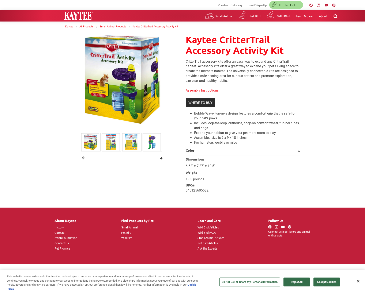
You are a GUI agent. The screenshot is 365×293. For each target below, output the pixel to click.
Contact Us (61, 243)
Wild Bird (283, 16)
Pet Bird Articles (207, 243)
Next (161, 157)
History (59, 227)
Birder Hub (287, 5)
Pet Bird (254, 16)
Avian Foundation (65, 238)
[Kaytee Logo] (78, 16)
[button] (200, 102)
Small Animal (224, 16)
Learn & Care (304, 16)
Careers (59, 233)
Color (190, 150)
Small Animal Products (113, 26)
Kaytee (69, 26)
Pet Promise (62, 248)
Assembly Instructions (202, 90)
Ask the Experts (207, 248)
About (323, 16)
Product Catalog (230, 5)
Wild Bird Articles (208, 227)
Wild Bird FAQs (206, 233)
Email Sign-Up (257, 5)
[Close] (358, 281)
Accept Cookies (326, 282)
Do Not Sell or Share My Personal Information (250, 282)
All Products (86, 26)
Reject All (296, 282)
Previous (83, 157)
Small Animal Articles (210, 238)
